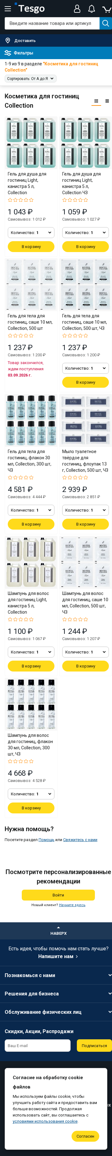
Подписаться (94, 1045)
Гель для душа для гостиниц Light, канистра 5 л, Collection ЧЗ (81, 183)
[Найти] (106, 23)
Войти (58, 895)
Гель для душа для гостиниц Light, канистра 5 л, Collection (27, 183)
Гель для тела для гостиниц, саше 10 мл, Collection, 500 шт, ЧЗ (84, 322)
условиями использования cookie (45, 1121)
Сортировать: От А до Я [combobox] (27, 79)
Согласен (85, 1136)
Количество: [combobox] (25, 232)
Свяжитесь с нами (80, 839)
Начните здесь (72, 905)
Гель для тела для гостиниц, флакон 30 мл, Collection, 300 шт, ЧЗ (29, 461)
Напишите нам (55, 956)
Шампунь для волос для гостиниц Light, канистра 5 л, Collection (28, 603)
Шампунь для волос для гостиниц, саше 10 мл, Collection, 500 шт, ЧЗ (85, 603)
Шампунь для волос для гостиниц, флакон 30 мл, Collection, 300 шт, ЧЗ (30, 744)
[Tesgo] (29, 8)
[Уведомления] (91, 8)
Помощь (46, 839)
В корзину (31, 246)
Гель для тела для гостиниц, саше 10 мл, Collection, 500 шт (30, 322)
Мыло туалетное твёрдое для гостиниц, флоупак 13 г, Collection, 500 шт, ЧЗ (85, 461)
